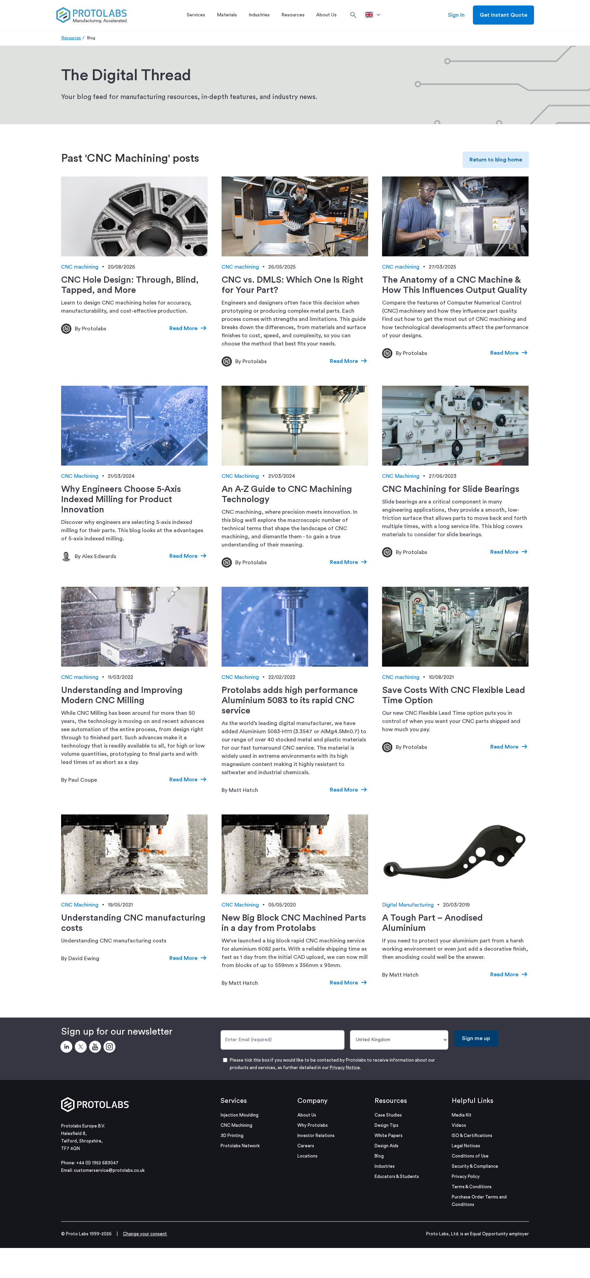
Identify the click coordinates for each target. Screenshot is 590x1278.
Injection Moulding (239, 1115)
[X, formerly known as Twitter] (81, 1048)
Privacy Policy (466, 1176)
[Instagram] (110, 1048)
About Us (306, 1115)
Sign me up (476, 1038)
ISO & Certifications (472, 1135)
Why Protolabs (312, 1125)
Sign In (456, 15)
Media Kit (462, 1115)
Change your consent (145, 1234)
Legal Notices (466, 1146)
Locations (307, 1156)
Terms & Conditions (472, 1186)
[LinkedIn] (67, 1048)
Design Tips (386, 1125)
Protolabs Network (240, 1146)
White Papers (389, 1135)
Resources (71, 38)
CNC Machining (79, 476)
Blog (379, 1156)
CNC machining (79, 267)
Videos (459, 1125)
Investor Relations (316, 1135)
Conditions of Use (470, 1156)
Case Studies (388, 1115)
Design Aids (386, 1146)
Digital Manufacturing (408, 905)
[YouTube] (96, 1048)
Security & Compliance (475, 1166)
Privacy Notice (345, 1067)
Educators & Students (397, 1176)
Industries (385, 1166)
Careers (305, 1146)
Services (234, 1100)
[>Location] (375, 15)
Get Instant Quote (503, 15)
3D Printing (232, 1135)
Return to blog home (495, 159)
